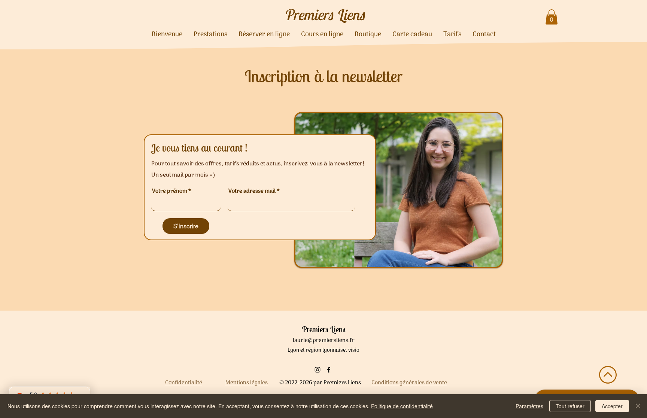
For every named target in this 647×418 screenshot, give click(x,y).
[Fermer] (638, 406)
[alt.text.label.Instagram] (317, 369)
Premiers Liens (324, 14)
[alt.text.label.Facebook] (328, 369)
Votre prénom (169, 191)
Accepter (612, 406)
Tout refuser (570, 406)
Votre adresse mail (252, 191)
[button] (551, 17)
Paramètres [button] (529, 406)
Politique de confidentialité (402, 406)
